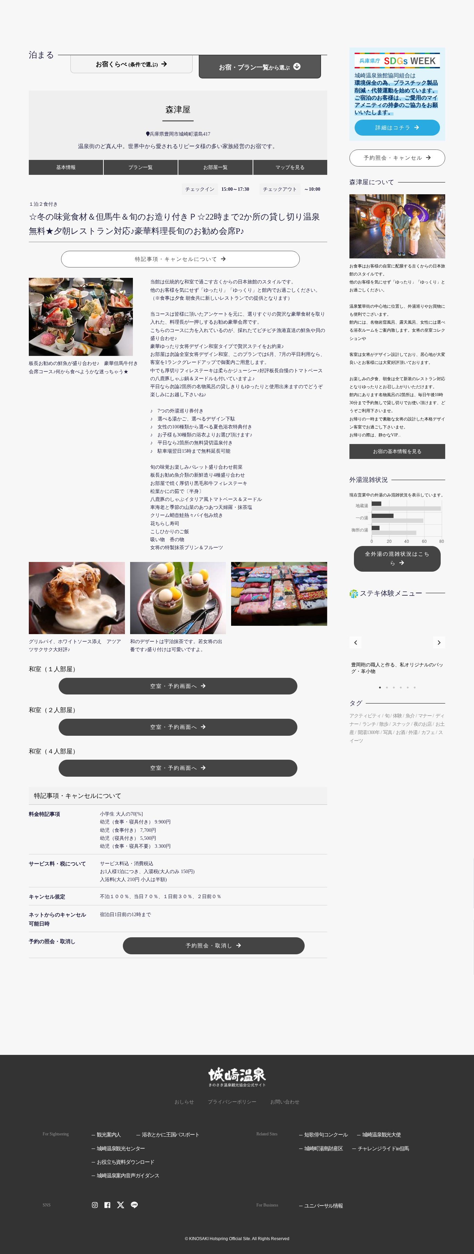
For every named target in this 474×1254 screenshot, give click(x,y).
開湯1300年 (369, 732)
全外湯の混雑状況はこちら (397, 558)
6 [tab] (414, 687)
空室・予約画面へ (173, 686)
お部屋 (215, 167)
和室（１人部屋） (54, 669)
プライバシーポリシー (232, 1101)
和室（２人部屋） (54, 710)
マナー (425, 715)
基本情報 (66, 167)
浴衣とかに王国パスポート (170, 1134)
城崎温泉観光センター (121, 1148)
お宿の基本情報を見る (397, 451)
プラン (140, 167)
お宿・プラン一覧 (254, 67)
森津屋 (178, 109)
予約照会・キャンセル (393, 158)
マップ (290, 167)
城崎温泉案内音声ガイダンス (128, 1175)
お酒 (400, 732)
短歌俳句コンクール (325, 1134)
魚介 (410, 715)
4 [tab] (400, 687)
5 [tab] (407, 687)
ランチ (369, 724)
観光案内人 (109, 1134)
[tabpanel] (397, 642)
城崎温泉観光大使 (381, 1134)
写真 (387, 732)
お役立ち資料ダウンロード (125, 1162)
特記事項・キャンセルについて (176, 259)
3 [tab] (393, 687)
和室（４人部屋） (54, 751)
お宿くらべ (127, 64)
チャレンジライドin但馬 (383, 1148)
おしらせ (184, 1101)
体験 (397, 715)
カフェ (428, 732)
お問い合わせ (284, 1101)
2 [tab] (386, 687)
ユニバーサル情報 (323, 1206)
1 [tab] (379, 687)
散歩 (383, 724)
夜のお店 (423, 724)
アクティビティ (365, 715)
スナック (401, 724)
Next (439, 642)
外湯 (412, 732)
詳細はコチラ (393, 127)
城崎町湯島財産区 (323, 1148)
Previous (355, 642)
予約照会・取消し (209, 945)
